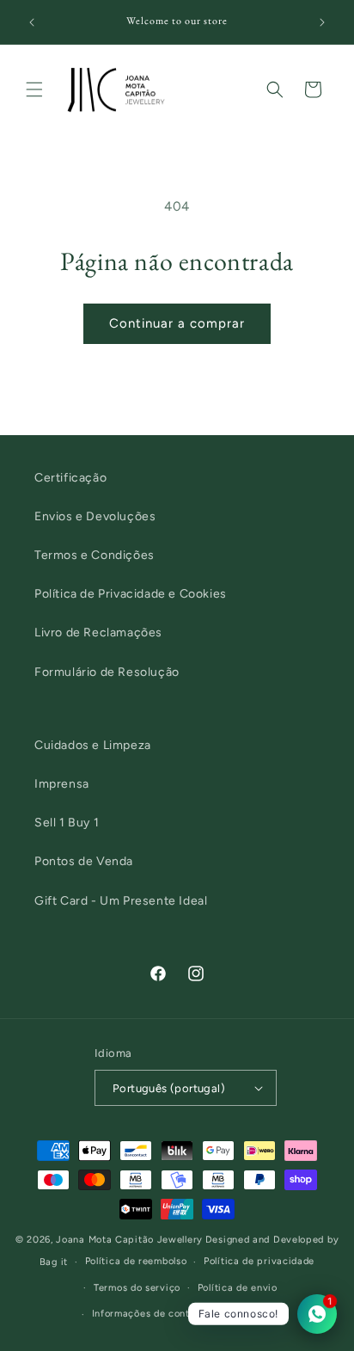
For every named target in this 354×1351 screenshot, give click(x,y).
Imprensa (61, 784)
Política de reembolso (136, 1261)
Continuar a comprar (177, 323)
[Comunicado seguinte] (322, 22)
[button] (34, 89)
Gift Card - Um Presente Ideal (120, 901)
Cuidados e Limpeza (92, 745)
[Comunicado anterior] (32, 22)
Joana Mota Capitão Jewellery (129, 1239)
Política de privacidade (259, 1261)
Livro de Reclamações (98, 632)
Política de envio (238, 1287)
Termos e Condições (94, 555)
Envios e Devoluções (95, 516)
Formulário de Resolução (107, 672)
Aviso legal (253, 1313)
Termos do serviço (137, 1287)
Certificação (70, 477)
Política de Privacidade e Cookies (130, 593)
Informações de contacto (151, 1313)
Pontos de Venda (83, 861)
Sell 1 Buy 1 (66, 822)
